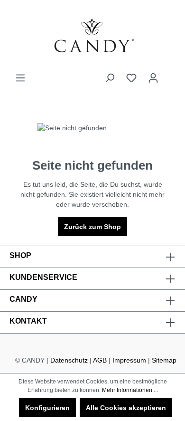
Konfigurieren (47, 407)
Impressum (129, 360)
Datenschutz (69, 360)
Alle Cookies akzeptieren (126, 407)
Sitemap (164, 360)
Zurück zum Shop (92, 226)
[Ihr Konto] (153, 78)
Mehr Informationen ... (130, 390)
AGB (100, 360)
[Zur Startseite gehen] (92, 36)
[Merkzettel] (131, 78)
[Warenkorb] (170, 74)
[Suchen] (109, 78)
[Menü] (20, 78)
